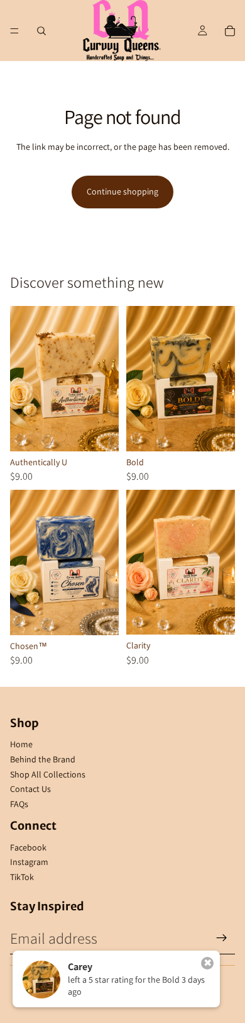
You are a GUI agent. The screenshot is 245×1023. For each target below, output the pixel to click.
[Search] (41, 31)
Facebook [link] (28, 847)
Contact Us (30, 788)
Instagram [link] (29, 862)
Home (21, 744)
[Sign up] (222, 938)
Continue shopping (122, 191)
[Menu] (14, 30)
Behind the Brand (42, 759)
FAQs (19, 804)
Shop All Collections (47, 774)
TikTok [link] (22, 877)
